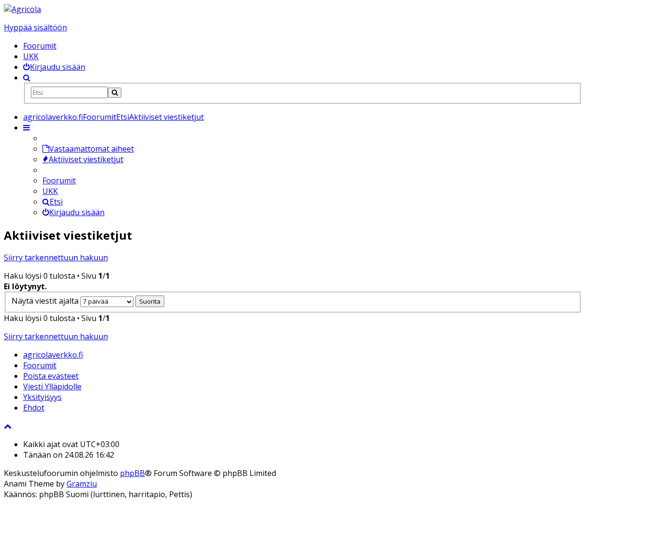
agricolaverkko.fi (53, 354)
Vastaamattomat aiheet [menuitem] (91, 148)
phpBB (132, 473)
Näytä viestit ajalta (46, 301)
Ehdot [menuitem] (33, 407)
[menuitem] (54, 67)
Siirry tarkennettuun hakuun (56, 257)
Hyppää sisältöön (35, 27)
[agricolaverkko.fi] (22, 9)
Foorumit (39, 45)
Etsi (56, 201)
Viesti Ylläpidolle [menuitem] (52, 386)
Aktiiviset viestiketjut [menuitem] (86, 159)
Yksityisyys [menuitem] (42, 397)
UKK (31, 56)
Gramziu (81, 483)
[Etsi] (114, 93)
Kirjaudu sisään (77, 212)
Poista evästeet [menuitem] (51, 376)
